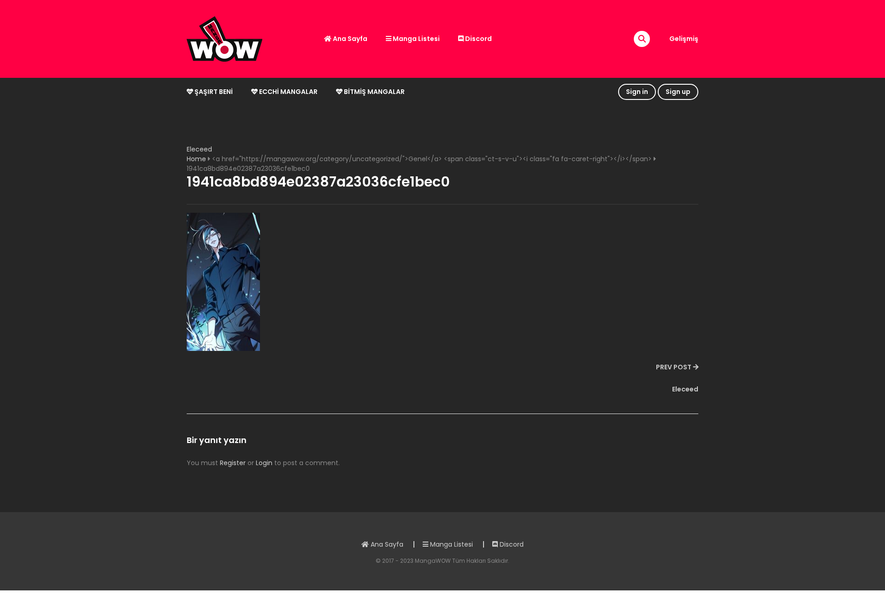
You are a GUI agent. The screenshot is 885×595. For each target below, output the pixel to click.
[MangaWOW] (224, 38)
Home (196, 158)
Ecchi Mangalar (288, 91)
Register (233, 462)
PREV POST (673, 367)
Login (264, 462)
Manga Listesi (415, 38)
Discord (478, 38)
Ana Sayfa (349, 38)
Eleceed (199, 149)
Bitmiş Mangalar (373, 91)
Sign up (678, 91)
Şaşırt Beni (213, 91)
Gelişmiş (683, 38)
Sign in (637, 91)
